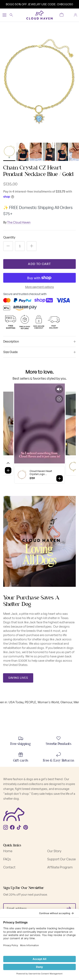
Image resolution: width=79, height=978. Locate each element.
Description (11, 341)
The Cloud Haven (19, 222)
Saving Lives (18, 678)
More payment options (39, 287)
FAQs (7, 859)
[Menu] (4, 15)
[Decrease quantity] (8, 246)
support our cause (61, 859)
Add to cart (39, 264)
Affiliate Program (60, 867)
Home (7, 851)
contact (9, 867)
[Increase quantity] (31, 246)
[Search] (13, 15)
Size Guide (10, 352)
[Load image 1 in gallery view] (39, 81)
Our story (54, 851)
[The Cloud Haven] (39, 15)
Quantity (9, 237)
